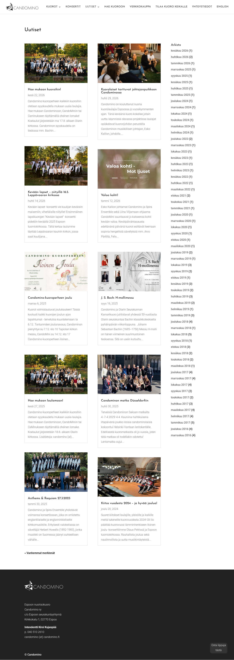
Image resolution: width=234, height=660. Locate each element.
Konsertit (73, 7)
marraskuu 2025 (181, 69)
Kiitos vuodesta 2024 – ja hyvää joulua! (129, 503)
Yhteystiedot (202, 7)
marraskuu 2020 (181, 221)
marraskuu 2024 (181, 107)
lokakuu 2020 (179, 227)
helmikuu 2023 (180, 170)
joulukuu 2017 (179, 372)
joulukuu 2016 (179, 429)
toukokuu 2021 (180, 202)
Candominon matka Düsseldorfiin (124, 400)
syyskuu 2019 (179, 271)
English (223, 7)
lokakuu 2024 (179, 113)
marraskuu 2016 (181, 435)
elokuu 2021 (178, 195)
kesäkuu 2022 (179, 176)
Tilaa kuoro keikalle (171, 7)
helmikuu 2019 (180, 309)
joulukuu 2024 (179, 101)
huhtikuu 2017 (179, 403)
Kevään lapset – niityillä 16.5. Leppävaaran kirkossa (48, 194)
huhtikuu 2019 (179, 296)
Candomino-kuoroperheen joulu (50, 298)
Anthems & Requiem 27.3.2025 (49, 498)
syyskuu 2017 (179, 391)
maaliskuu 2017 (180, 410)
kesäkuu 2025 (179, 82)
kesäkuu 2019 (179, 283)
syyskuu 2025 (179, 75)
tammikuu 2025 (180, 94)
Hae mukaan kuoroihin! (44, 89)
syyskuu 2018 (179, 340)
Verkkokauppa (140, 7)
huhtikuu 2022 (179, 183)
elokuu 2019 (178, 277)
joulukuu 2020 (179, 214)
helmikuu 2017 (180, 416)
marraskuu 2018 (181, 328)
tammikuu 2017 (180, 422)
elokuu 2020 (178, 239)
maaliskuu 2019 (180, 302)
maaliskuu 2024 (180, 126)
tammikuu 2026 (180, 63)
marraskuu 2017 (181, 378)
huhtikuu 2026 (179, 57)
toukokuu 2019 (180, 290)
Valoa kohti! (109, 195)
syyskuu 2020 (179, 233)
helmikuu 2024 (180, 132)
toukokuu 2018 (180, 359)
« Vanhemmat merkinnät (39, 553)
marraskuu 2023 (181, 145)
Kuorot (52, 7)
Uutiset (90, 7)
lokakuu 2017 (179, 384)
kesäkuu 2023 (179, 158)
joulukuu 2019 (179, 252)
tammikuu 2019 (180, 315)
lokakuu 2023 (179, 151)
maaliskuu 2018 (180, 366)
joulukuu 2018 (179, 321)
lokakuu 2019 (179, 265)
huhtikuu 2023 (179, 164)
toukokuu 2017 (180, 397)
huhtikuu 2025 (179, 88)
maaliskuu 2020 (180, 246)
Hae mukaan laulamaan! (45, 400)
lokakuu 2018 (179, 334)
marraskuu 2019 (181, 258)
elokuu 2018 (178, 347)
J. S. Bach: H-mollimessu (117, 298)
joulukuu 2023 (179, 138)
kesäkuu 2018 (179, 353)
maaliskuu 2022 (180, 189)
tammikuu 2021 (180, 208)
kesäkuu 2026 (179, 50)
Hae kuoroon (114, 7)
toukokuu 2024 (180, 120)
